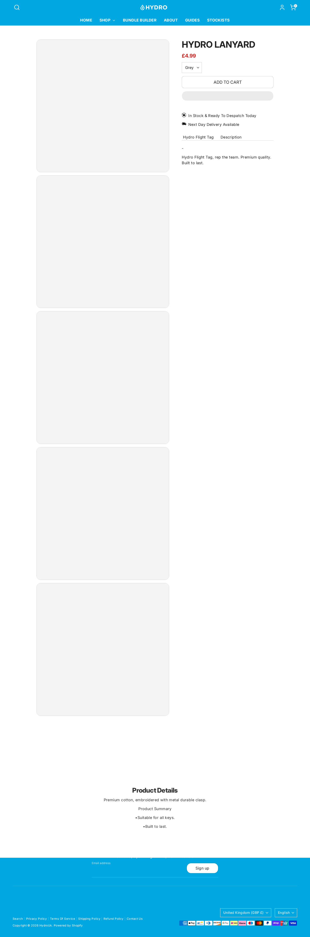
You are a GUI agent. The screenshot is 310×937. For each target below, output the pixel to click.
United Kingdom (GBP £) (243, 913)
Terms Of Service (62, 918)
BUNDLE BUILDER (139, 20)
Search (18, 918)
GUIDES (192, 20)
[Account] (282, 7)
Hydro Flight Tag (198, 137)
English (284, 913)
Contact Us (135, 918)
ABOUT (171, 20)
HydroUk (45, 925)
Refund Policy (114, 918)
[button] (227, 96)
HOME (86, 20)
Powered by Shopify (68, 925)
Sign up (202, 868)
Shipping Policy (89, 918)
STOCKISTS (218, 20)
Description (231, 137)
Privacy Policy (36, 918)
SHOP (106, 20)
